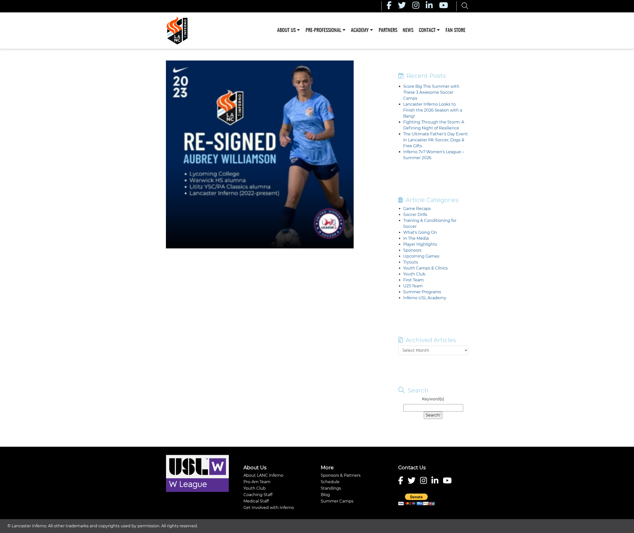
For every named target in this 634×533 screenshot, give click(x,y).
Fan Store (455, 30)
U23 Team (413, 286)
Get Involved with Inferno (268, 507)
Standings (331, 488)
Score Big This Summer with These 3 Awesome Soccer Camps (431, 92)
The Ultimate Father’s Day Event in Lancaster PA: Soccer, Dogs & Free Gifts (435, 140)
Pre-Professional (323, 30)
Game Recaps (417, 208)
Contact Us (412, 468)
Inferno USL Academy (424, 298)
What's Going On (420, 232)
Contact (427, 30)
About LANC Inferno (263, 475)
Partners (388, 30)
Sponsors (412, 250)
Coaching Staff (257, 494)
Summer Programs (422, 292)
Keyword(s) (433, 399)
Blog (325, 494)
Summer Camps (337, 501)
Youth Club (414, 274)
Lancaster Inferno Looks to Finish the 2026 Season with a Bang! (432, 110)
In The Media (416, 238)
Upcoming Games (421, 256)
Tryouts (410, 262)
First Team (413, 280)
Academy (360, 30)
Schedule (330, 481)
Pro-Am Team (256, 481)
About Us (286, 30)
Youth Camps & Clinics (425, 268)
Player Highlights (420, 244)
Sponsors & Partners (341, 475)
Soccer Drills (415, 214)
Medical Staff (256, 501)
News (408, 30)
